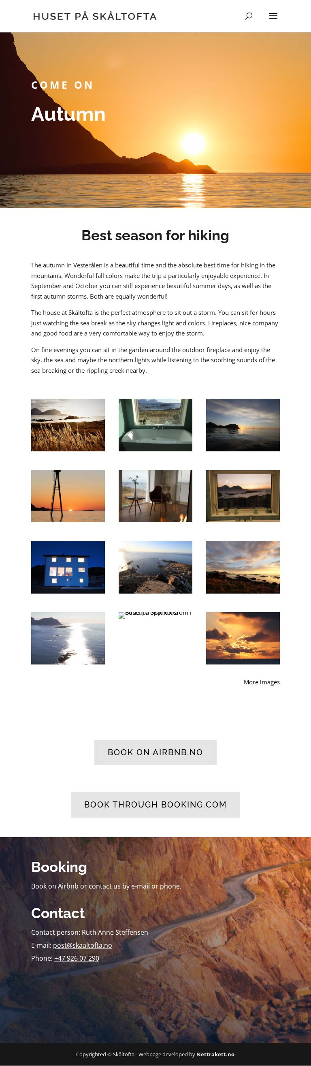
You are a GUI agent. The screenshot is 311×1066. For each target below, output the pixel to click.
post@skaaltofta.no (82, 945)
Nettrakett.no (215, 1054)
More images (262, 682)
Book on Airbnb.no (155, 752)
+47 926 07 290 (76, 958)
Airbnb (68, 886)
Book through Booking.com (155, 805)
